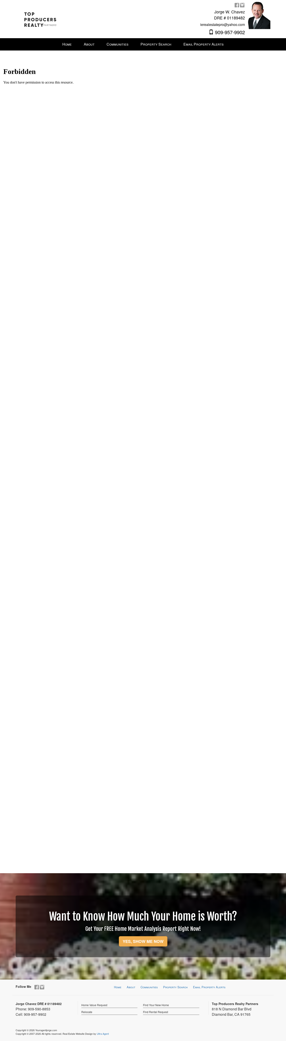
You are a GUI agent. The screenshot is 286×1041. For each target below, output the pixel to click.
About (131, 987)
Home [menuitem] (67, 44)
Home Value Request (94, 1005)
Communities (149, 987)
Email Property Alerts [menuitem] (203, 44)
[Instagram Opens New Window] (242, 4)
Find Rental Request (155, 1012)
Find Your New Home (156, 1005)
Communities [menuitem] (117, 44)
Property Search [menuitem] (156, 44)
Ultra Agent (103, 1033)
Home (117, 987)
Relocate (86, 1012)
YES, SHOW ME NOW (143, 941)
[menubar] (143, 44)
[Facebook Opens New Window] (237, 4)
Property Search (175, 987)
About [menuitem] (89, 44)
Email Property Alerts (209, 987)
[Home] (40, 16)
